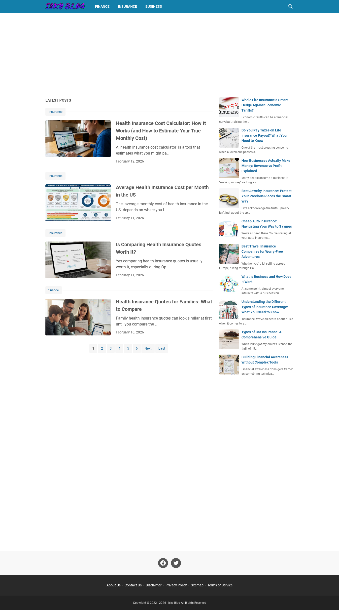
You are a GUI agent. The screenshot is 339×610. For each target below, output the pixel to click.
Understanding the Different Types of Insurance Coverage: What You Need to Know (264, 307)
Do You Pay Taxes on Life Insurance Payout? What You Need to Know (264, 135)
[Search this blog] (291, 6)
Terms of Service (220, 585)
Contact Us (133, 585)
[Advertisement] (169, 55)
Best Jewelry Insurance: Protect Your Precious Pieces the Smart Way (266, 196)
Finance (102, 6)
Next (148, 348)
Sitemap (197, 585)
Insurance (127, 6)
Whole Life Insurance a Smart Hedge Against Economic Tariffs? (264, 105)
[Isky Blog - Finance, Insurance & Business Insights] (65, 6)
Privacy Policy (176, 585)
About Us (113, 585)
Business (153, 6)
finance (53, 290)
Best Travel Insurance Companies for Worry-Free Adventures (262, 251)
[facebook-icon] (163, 563)
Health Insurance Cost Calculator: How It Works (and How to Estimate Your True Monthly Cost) (161, 130)
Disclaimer (154, 585)
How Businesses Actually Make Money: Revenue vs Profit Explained (265, 166)
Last (161, 348)
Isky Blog (174, 603)
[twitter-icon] (176, 563)
